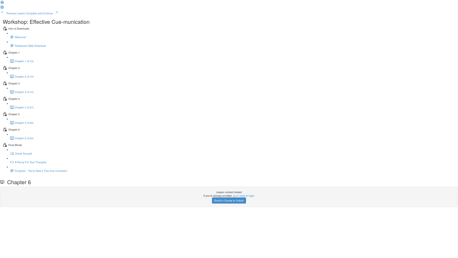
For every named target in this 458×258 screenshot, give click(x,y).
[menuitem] (2, 8)
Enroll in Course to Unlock (229, 200)
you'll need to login (243, 195)
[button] (2, 3)
